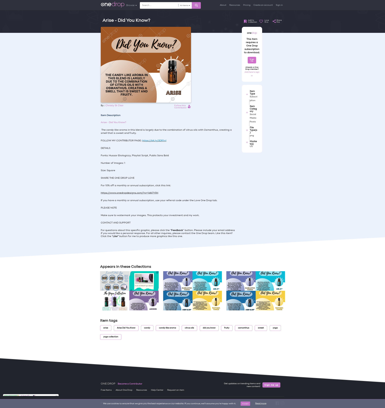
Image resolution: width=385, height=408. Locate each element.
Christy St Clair (114, 105)
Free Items (106, 390)
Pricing (246, 5)
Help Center (157, 390)
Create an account (263, 5)
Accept (245, 403)
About (223, 5)
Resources (234, 5)
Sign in (279, 5)
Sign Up (252, 60)
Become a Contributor (130, 384)
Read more (260, 404)
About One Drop (124, 390)
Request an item (175, 390)
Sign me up (271, 385)
